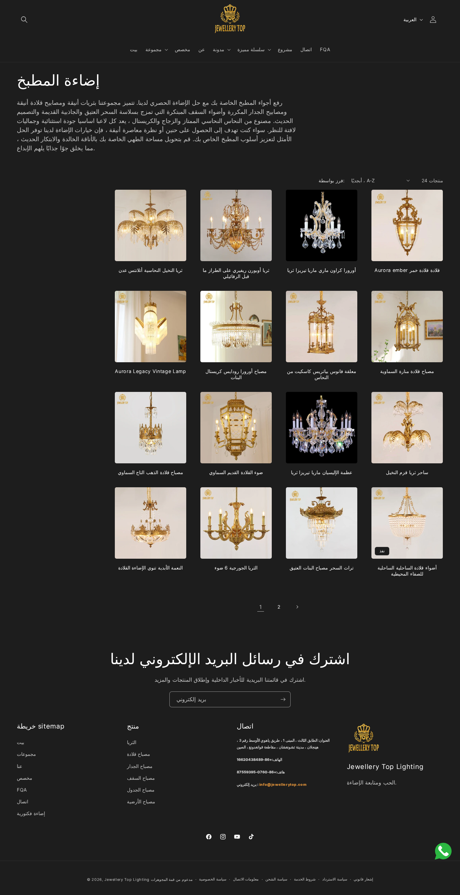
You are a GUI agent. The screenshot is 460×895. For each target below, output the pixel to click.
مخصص (24, 778)
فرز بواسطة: (331, 180)
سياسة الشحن (276, 879)
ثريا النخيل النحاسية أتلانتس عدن (151, 270)
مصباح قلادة (139, 754)
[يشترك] (282, 699)
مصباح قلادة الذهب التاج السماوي (151, 472)
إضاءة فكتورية (31, 813)
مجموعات (26, 754)
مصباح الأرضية (141, 801)
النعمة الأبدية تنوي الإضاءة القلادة (150, 567)
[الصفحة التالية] (297, 606)
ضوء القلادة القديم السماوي (236, 472)
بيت (20, 742)
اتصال (22, 801)
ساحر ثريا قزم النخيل (407, 472)
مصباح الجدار (140, 766)
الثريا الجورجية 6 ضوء (236, 567)
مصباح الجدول (141, 790)
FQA (22, 790)
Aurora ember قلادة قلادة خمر (407, 270)
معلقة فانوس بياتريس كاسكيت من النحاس (322, 374)
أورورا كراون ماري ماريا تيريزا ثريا (321, 270)
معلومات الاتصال (246, 879)
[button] (24, 19)
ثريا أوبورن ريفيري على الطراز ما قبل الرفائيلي (236, 273)
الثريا (131, 742)
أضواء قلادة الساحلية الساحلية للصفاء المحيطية (407, 571)
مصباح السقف (141, 778)
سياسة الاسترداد (334, 879)
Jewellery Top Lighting (126, 879)
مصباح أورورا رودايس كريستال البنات (236, 374)
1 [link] (260, 607)
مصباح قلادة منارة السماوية (407, 371)
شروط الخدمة (305, 879)
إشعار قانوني (363, 879)
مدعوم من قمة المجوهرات (172, 879)
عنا (19, 766)
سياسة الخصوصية (212, 879)
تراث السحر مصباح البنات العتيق (322, 567)
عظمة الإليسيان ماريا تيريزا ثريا (322, 472)
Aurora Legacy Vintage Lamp (150, 371)
